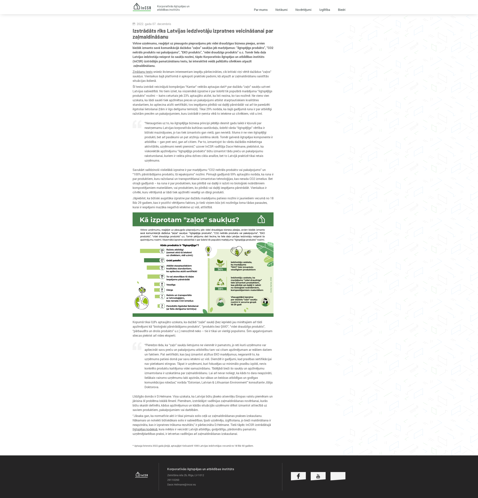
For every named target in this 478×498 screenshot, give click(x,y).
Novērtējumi (303, 9)
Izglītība (324, 9)
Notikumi (281, 9)
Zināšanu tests (143, 72)
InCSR (142, 7)
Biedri (341, 9)
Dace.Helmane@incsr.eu (181, 484)
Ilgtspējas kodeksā (145, 429)
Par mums (261, 9)
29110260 (173, 480)
